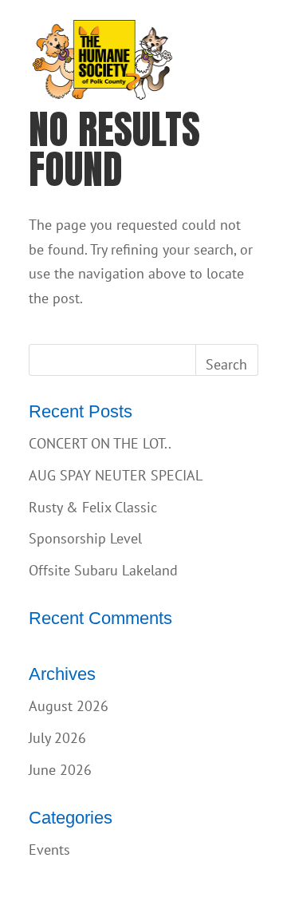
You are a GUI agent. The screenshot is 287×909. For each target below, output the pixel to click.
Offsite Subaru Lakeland (103, 570)
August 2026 (68, 706)
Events (49, 849)
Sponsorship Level (85, 538)
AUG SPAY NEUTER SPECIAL (115, 475)
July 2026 (57, 738)
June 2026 (60, 770)
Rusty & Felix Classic (93, 507)
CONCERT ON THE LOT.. (100, 443)
